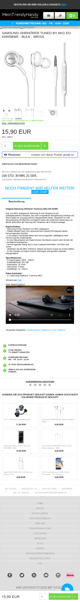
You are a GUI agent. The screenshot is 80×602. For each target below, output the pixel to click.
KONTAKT (40, 548)
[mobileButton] (60, 15)
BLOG (40, 543)
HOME (40, 503)
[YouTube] (46, 575)
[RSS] (34, 575)
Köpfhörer (45, 330)
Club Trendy (40, 533)
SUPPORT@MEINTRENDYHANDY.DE (51, 492)
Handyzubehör (33, 330)
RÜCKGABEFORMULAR (40, 518)
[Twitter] (22, 575)
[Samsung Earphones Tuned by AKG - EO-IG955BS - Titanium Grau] (35, 107)
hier (63, 4)
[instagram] (58, 575)
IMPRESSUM (40, 538)
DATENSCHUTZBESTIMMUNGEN (40, 553)
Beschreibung (17, 201)
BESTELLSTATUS (40, 513)
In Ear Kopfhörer (58, 330)
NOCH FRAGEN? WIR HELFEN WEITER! (40, 189)
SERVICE (40, 508)
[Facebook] (9, 575)
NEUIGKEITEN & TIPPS (40, 558)
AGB (40, 563)
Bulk (20, 280)
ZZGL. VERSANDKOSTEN (13, 123)
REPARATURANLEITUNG (40, 528)
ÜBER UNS (40, 523)
